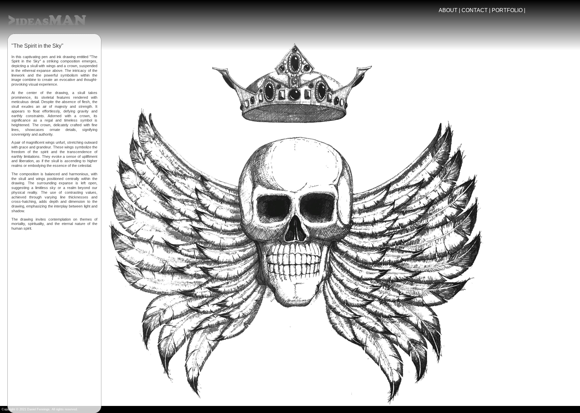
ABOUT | (450, 10)
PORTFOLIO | (508, 10)
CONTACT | (477, 10)
